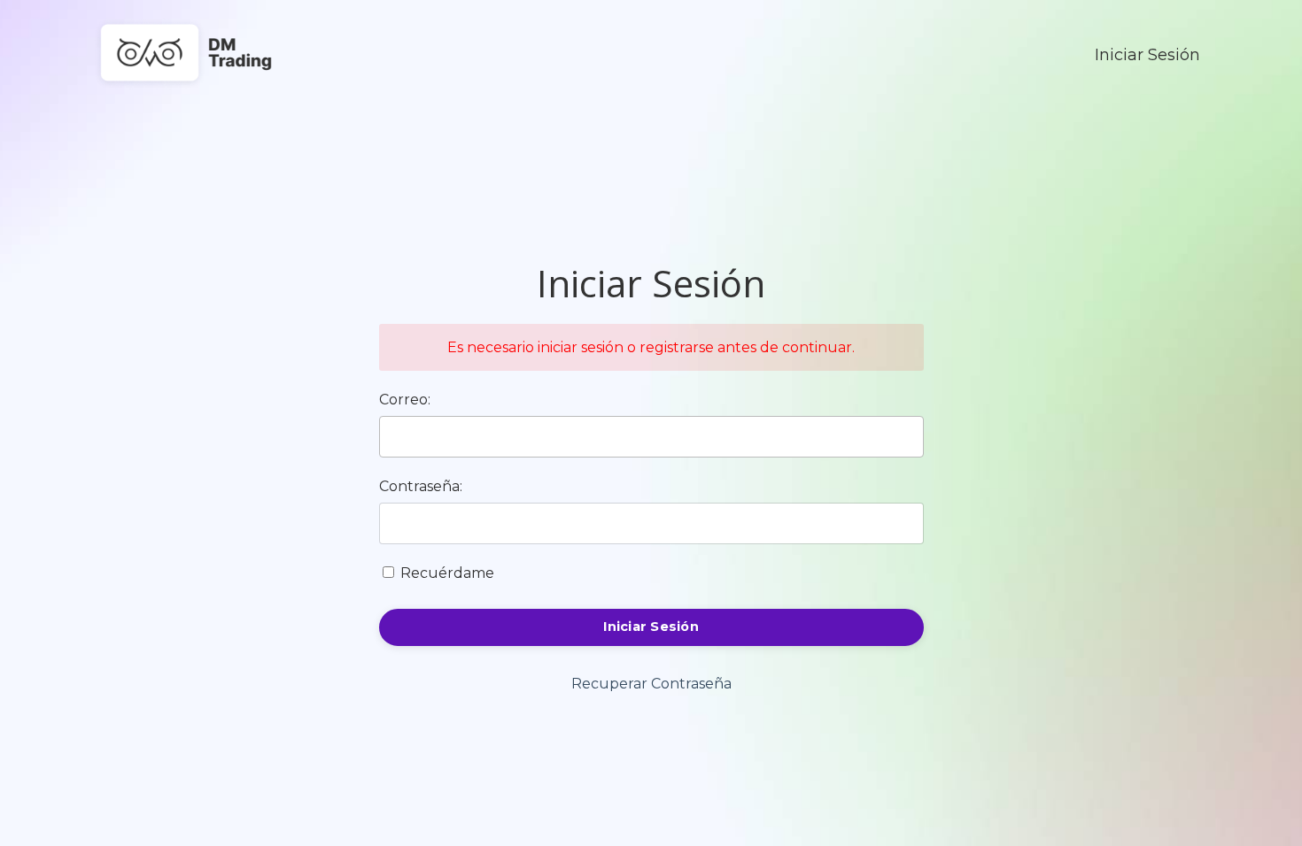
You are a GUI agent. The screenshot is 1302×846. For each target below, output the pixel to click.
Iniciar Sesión (1147, 55)
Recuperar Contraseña (651, 683)
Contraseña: (420, 486)
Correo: (404, 399)
